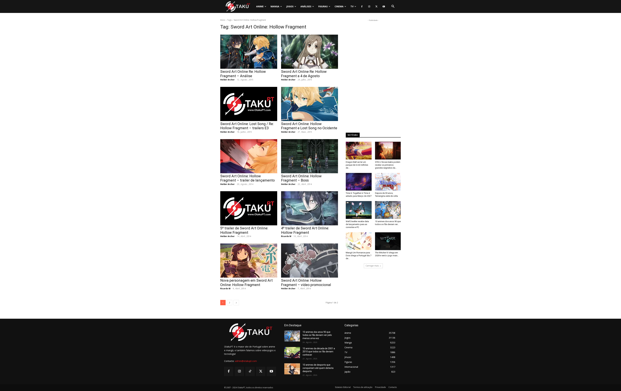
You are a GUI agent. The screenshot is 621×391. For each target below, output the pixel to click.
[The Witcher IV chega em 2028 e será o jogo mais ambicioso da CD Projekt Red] (388, 241)
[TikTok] (250, 371)
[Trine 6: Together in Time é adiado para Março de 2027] (359, 182)
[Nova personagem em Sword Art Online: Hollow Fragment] (248, 260)
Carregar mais (372, 265)
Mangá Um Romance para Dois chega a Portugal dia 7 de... (358, 255)
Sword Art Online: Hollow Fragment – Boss (301, 178)
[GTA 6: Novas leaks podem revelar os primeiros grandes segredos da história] (388, 151)
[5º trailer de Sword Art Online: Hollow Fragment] (248, 208)
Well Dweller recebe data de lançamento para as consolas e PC (357, 224)
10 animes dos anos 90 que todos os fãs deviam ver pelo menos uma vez (317, 335)
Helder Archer (227, 79)
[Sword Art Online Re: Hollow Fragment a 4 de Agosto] (309, 52)
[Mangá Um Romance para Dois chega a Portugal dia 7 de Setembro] (359, 241)
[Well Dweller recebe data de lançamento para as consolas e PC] (359, 210)
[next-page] (236, 302)
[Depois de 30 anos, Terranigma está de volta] (388, 182)
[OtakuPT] (238, 6)
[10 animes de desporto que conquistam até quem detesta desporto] (292, 368)
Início (222, 20)
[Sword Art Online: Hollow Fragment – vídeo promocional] (309, 260)
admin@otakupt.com (246, 361)
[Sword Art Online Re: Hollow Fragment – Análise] (248, 52)
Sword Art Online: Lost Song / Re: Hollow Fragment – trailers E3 (247, 126)
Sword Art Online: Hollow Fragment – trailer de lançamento (247, 178)
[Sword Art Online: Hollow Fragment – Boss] (309, 156)
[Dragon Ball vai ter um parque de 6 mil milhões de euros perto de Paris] (359, 151)
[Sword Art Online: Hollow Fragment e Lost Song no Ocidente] (309, 104)
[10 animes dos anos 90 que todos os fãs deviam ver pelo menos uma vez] (388, 210)
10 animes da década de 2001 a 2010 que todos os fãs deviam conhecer (319, 351)
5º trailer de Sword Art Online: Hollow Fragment (244, 230)
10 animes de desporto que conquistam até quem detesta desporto (318, 367)
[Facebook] (362, 6)
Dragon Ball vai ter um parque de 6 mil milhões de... (357, 165)
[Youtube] (384, 6)
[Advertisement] (373, 70)
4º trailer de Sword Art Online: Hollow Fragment (305, 230)
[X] (376, 6)
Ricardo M (286, 236)
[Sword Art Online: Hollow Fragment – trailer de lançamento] (248, 156)
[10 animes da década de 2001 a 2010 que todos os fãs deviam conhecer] (292, 352)
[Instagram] (369, 6)
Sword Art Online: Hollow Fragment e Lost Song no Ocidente (309, 126)
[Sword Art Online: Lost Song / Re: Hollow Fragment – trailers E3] (248, 104)
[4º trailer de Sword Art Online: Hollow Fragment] (309, 208)
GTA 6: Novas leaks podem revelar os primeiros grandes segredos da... (387, 165)
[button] (393, 6)
